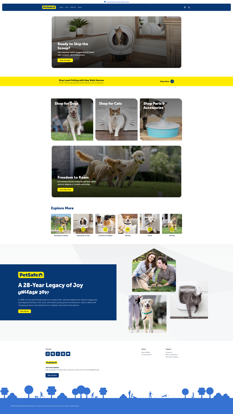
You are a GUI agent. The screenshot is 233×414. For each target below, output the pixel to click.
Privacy (39, 406)
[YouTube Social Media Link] (68, 354)
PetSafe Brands (19, 406)
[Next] (145, 2)
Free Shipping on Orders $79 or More (118, 2)
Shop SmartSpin (65, 60)
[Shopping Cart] (185, 7)
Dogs (61, 7)
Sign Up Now (52, 375)
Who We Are (24, 311)
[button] (61, 7)
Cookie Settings (74, 406)
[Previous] (88, 2)
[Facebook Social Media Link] (53, 354)
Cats (66, 7)
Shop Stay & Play (65, 189)
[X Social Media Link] (58, 354)
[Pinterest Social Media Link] (63, 354)
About (80, 7)
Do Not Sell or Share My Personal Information (55, 406)
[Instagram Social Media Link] (48, 354)
